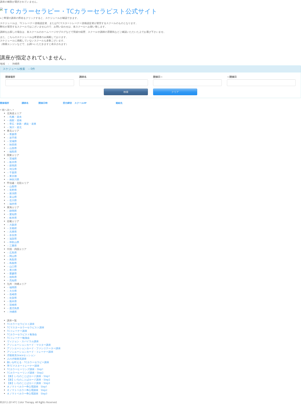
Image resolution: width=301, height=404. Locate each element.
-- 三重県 (12, 245)
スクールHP (81, 102)
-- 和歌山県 (13, 242)
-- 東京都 (12, 176)
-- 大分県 (12, 290)
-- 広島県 (12, 252)
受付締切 (67, 102)
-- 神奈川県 (13, 179)
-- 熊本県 (12, 301)
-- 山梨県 (12, 186)
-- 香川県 (12, 270)
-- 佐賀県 (12, 297)
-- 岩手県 (12, 137)
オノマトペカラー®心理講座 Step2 (27, 390)
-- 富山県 (12, 196)
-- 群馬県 (12, 165)
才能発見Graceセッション (21, 355)
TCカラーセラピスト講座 (20, 323)
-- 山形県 (12, 148)
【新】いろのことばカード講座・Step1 (28, 376)
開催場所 (11, 76)
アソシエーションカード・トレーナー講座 (30, 351)
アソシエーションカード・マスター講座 (29, 344)
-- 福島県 (12, 151)
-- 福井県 (12, 203)
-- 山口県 (12, 266)
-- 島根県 (12, 263)
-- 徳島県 (12, 277)
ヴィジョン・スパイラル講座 (23, 341)
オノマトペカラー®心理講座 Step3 (27, 393)
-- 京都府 (12, 228)
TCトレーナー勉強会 (18, 337)
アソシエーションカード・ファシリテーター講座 (34, 348)
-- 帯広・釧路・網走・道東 (21, 123)
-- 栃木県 (12, 162)
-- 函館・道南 (14, 120)
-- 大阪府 (12, 224)
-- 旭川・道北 (14, 127)
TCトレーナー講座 (17, 330)
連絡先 (119, 102)
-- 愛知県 (12, 214)
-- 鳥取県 (12, 259)
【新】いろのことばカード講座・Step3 (28, 383)
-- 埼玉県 (12, 169)
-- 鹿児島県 (13, 308)
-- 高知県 (12, 280)
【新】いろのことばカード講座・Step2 (28, 379)
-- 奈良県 (12, 235)
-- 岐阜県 (12, 217)
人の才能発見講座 (16, 358)
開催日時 (43, 102)
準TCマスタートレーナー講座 (23, 365)
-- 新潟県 (12, 193)
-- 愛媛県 (12, 273)
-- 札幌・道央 (14, 116)
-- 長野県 (12, 189)
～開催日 (232, 76)
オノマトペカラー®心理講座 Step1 (27, 386)
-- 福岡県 (12, 287)
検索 (126, 91)
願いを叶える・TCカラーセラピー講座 (28, 362)
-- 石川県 (12, 200)
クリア (175, 91)
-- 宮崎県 (12, 304)
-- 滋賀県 (12, 238)
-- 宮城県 (12, 141)
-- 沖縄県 (12, 311)
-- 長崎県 (12, 294)
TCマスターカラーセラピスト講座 (25, 327)
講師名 (83, 76)
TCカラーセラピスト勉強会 (22, 334)
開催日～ (158, 76)
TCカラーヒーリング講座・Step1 (25, 369)
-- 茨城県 (12, 158)
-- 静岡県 (12, 210)
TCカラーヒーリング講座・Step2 (25, 372)
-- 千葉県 (12, 172)
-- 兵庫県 (12, 231)
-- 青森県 (12, 134)
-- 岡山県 (12, 256)
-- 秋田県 (12, 144)
